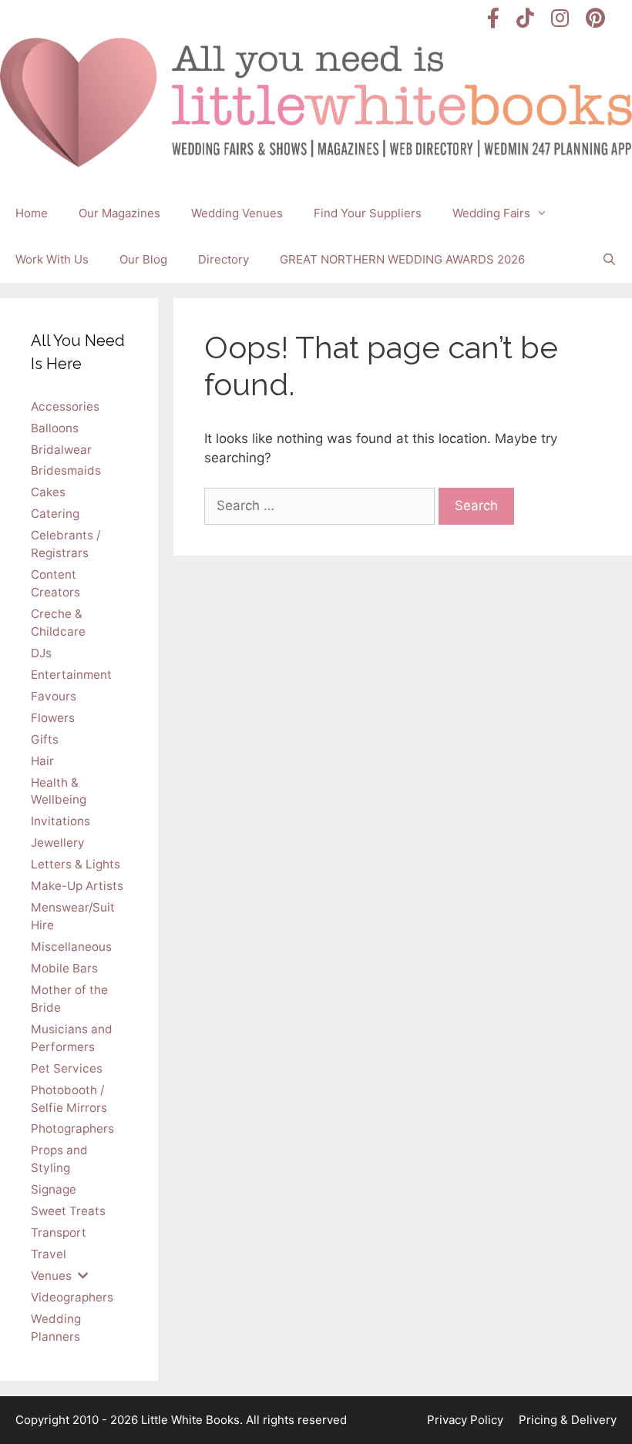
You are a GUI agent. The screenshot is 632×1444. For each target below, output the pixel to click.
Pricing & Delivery (568, 1419)
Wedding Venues (237, 213)
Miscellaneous (71, 946)
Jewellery (58, 842)
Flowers (53, 717)
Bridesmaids (66, 470)
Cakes (48, 492)
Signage (53, 1189)
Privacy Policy (465, 1419)
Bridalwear (61, 449)
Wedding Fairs (491, 213)
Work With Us (52, 259)
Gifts (45, 739)
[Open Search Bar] (609, 260)
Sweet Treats (68, 1211)
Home (31, 213)
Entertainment (71, 674)
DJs (41, 653)
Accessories (65, 406)
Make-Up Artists (77, 885)
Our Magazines (119, 213)
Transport (58, 1232)
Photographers (72, 1128)
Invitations (60, 821)
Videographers (72, 1297)
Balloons (55, 428)
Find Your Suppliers (368, 213)
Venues (51, 1275)
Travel (48, 1254)
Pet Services (67, 1068)
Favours (53, 696)
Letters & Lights (75, 864)
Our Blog (143, 259)
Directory (223, 259)
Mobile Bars (64, 968)
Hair (42, 761)
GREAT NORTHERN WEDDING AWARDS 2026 (402, 259)
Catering (55, 513)
